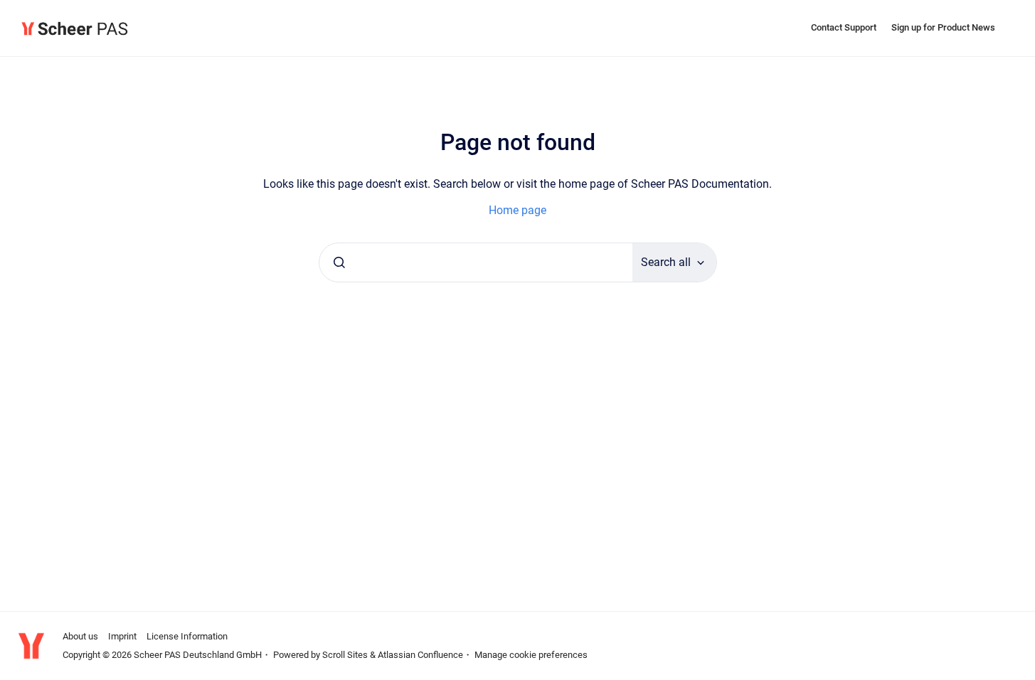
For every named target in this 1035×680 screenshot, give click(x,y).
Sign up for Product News (943, 27)
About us (80, 636)
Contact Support (843, 27)
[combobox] (475, 262)
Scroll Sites (345, 654)
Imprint (122, 636)
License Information (187, 636)
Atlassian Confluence (420, 654)
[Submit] (339, 262)
